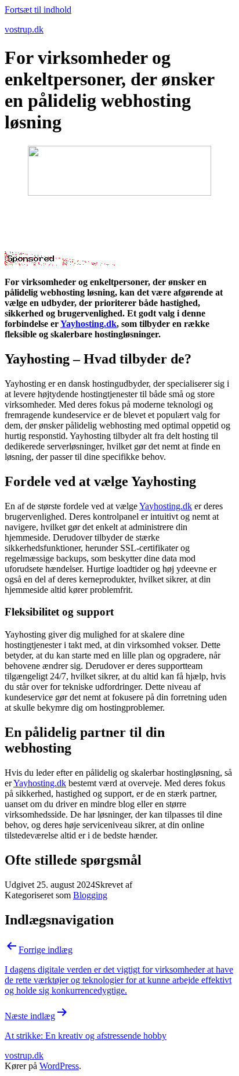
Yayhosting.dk (88, 324)
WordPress (59, 1066)
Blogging (90, 895)
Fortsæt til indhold (38, 10)
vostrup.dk (24, 29)
